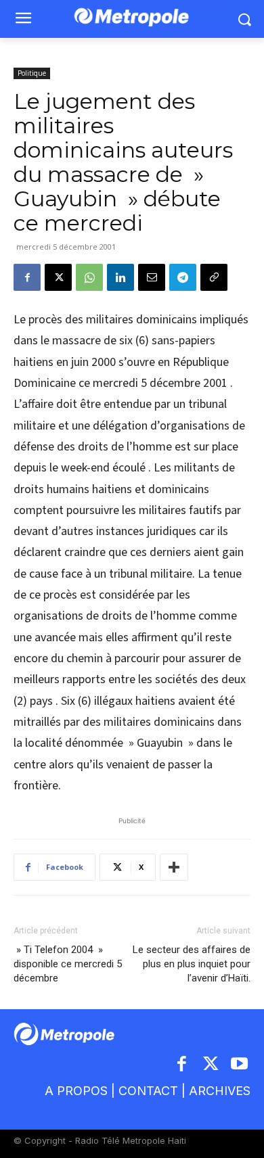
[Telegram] (182, 277)
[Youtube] (240, 1065)
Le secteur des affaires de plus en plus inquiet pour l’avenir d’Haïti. (191, 964)
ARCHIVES (219, 1091)
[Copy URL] (213, 277)
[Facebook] (27, 277)
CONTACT (148, 1091)
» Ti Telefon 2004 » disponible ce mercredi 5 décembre (68, 964)
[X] (58, 277)
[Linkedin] (120, 277)
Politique (32, 73)
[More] (174, 867)
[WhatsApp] (89, 277)
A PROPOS (76, 1091)
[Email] (151, 277)
